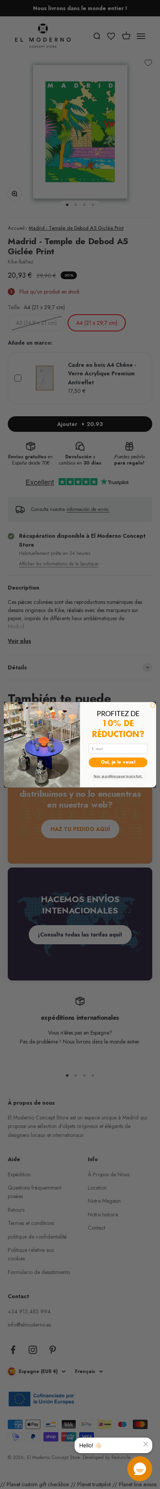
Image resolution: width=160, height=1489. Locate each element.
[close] (146, 1444)
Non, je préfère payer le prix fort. (118, 776)
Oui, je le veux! (118, 762)
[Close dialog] (153, 705)
